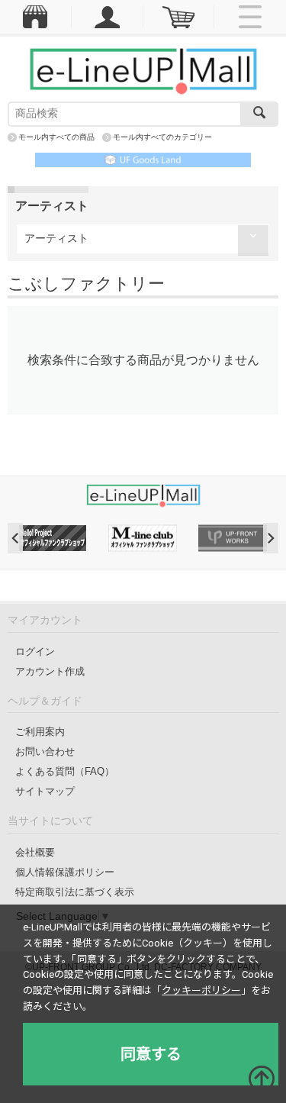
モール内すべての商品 (56, 137)
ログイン (35, 651)
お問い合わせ (45, 751)
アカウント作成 (50, 671)
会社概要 (35, 852)
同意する (151, 1054)
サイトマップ (45, 791)
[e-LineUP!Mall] (143, 70)
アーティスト (56, 238)
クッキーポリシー (201, 990)
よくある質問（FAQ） (64, 771)
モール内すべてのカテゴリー (162, 137)
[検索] (259, 114)
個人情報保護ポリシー (64, 872)
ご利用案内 (40, 731)
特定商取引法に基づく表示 (74, 892)
